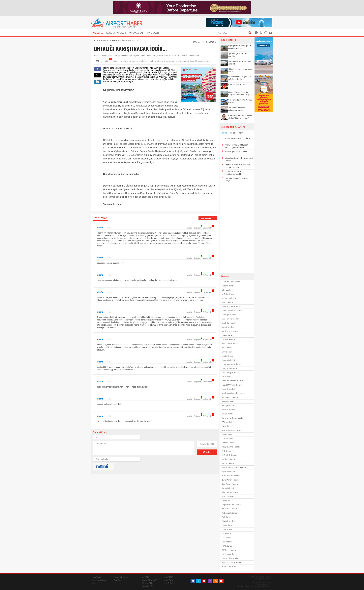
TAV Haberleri (226, 534)
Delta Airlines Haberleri (230, 344)
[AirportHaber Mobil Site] (221, 581)
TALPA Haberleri (227, 525)
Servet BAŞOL (169, 580)
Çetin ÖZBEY (168, 577)
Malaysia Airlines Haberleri (231, 447)
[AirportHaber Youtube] (270, 32)
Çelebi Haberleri (227, 335)
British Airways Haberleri (230, 331)
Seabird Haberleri (228, 496)
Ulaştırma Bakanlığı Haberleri (232, 563)
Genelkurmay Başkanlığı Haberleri (233, 393)
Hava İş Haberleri (228, 406)
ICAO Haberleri (227, 426)
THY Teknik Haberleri (229, 554)
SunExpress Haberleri (229, 513)
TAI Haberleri (226, 517)
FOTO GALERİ (153, 32)
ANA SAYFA (98, 32)
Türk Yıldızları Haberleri (230, 558)
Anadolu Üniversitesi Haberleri (232, 311)
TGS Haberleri (226, 538)
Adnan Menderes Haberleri (231, 282)
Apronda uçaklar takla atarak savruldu (238, 54)
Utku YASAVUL (148, 586)
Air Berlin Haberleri (228, 294)
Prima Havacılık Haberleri (231, 476)
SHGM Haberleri (227, 501)
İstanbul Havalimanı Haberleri (232, 430)
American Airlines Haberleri (231, 307)
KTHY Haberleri (227, 439)
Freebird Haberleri (228, 389)
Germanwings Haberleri (230, 397)
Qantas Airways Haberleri (230, 480)
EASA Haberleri (227, 352)
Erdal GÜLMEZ (169, 583)
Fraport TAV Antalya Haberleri (232, 385)
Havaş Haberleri (227, 414)
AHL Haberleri (226, 290)
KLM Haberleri (227, 435)
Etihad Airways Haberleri (230, 373)
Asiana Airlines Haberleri (230, 319)
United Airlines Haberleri (230, 567)
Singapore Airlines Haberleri (231, 505)
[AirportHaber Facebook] (256, 32)
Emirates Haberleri (228, 360)
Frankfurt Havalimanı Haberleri (232, 381)
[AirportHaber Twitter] (261, 32)
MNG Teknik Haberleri (229, 455)
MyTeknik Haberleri (228, 459)
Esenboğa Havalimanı (229, 368)
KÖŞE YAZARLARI (136, 32)
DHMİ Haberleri (227, 348)
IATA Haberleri (227, 422)
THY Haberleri (227, 546)
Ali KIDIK (145, 577)
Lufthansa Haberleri (228, 443)
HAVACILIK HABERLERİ (116, 32)
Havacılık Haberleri (228, 410)
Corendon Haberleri (228, 340)
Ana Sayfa (96, 577)
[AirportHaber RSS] (215, 581)
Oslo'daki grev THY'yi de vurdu (239, 84)
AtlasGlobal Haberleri (229, 323)
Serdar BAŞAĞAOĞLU (150, 580)
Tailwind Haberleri (228, 521)
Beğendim (198, 228)
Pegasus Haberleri (228, 472)
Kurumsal (96, 583)
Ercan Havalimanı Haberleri (231, 364)
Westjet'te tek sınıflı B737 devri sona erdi (239, 62)
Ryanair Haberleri (228, 488)
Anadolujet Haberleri (229, 315)
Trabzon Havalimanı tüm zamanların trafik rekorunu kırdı (238, 166)
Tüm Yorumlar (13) (207, 218)
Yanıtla (189, 228)
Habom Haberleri (228, 401)
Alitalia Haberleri (227, 302)
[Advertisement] (237, 228)
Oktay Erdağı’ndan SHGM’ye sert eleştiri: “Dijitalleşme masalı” (240, 116)
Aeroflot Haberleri (228, 286)
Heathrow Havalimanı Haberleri (233, 418)
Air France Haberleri (229, 298)
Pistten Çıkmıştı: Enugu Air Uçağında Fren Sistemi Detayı (238, 93)
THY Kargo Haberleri (229, 550)
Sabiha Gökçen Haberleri (230, 492)
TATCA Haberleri (227, 529)
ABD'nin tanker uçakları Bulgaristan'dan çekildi (236, 109)
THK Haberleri (227, 542)
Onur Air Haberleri (228, 463)
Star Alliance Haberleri (229, 509)
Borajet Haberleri (228, 327)
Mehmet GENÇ (148, 583)
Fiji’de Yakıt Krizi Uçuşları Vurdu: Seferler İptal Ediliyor (240, 78)
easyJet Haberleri (228, 356)
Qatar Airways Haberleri (230, 484)
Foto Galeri (118, 580)
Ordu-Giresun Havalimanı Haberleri (234, 468)
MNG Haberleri (227, 451)
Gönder (207, 452)
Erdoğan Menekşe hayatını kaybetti (237, 138)
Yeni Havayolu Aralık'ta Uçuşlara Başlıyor (240, 101)
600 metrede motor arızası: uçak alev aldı (240, 70)
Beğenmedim (208, 228)
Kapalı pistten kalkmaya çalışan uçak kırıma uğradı (239, 47)
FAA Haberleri (226, 377)
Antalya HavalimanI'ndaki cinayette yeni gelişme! (239, 159)
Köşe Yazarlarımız (99, 580)
